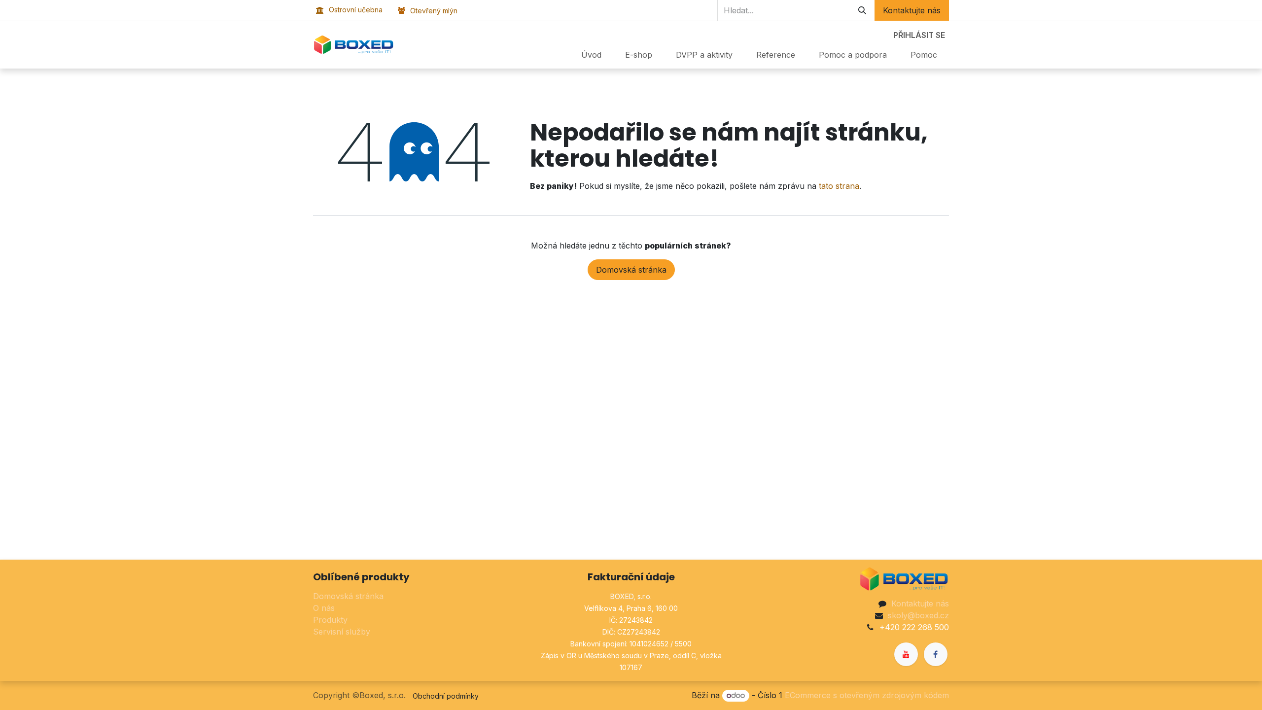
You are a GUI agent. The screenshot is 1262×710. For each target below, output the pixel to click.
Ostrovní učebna (356, 9)
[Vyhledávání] (862, 10)
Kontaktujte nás (912, 10)
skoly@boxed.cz (918, 615)
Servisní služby (341, 632)
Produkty (330, 620)
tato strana (839, 186)
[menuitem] (591, 55)
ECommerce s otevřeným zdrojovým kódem (867, 695)
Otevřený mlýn (433, 10)
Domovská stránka (631, 270)
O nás (324, 608)
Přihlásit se (919, 35)
